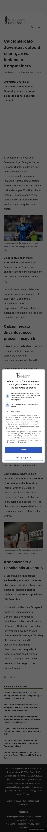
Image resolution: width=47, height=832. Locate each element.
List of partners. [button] (15, 428)
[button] (23, 411)
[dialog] (23, 416)
